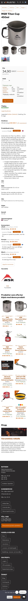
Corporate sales (6, 507)
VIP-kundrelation (6, 565)
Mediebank (5, 586)
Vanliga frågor (5, 503)
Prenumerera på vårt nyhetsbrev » (12, 525)
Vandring (12, 7)
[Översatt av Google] (6, 131)
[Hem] (10, 2)
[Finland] (26, 2)
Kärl (18, 7)
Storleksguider (5, 582)
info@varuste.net (6, 494)
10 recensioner (22, 123)
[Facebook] (2, 519)
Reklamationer (5, 540)
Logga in (4, 561)
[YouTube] (9, 519)
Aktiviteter (5, 7)
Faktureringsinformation (8, 511)
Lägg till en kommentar (7, 264)
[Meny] (2, 2)
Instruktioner (5, 544)
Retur (3, 536)
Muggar (23, 7)
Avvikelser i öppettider (7, 483)
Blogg (3, 578)
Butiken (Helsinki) (5, 88)
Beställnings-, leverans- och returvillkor (11, 552)
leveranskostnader (20, 71)
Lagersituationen (6, 111)
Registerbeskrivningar (7, 569)
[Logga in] (20, 2)
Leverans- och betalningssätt (9, 548)
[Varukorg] (22, 2)
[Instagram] (6, 519)
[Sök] (18, 2)
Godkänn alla (17, 597)
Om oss (4, 590)
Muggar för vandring (7, 10)
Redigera (9, 597)
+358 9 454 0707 (9, 491)
